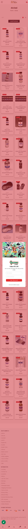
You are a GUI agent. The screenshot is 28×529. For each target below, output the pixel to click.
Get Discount (14, 280)
